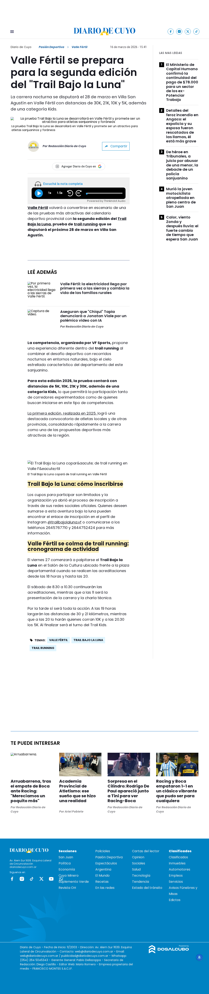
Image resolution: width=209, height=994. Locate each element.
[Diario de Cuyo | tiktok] (196, 31)
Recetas (102, 881)
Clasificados (178, 857)
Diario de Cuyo (21, 47)
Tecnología (141, 875)
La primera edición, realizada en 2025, (63, 413)
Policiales (102, 851)
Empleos (176, 875)
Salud (136, 869)
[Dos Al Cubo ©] (169, 952)
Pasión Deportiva (51, 47)
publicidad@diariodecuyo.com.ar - (86, 956)
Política (65, 863)
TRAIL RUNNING (43, 648)
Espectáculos (106, 863)
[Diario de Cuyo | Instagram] (179, 31)
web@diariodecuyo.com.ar (94, 951)
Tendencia (140, 881)
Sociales (138, 863)
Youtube (51, 878)
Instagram (21, 878)
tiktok (31, 878)
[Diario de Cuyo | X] (187, 31)
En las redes (105, 887)
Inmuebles (177, 863)
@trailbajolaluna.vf (64, 522)
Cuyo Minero (69, 875)
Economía (67, 869)
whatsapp (61, 878)
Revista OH (67, 887)
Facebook (12, 878)
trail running (86, 224)
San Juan (66, 857)
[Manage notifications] (199, 957)
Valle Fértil (38, 207)
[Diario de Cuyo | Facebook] (170, 31)
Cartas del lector (145, 851)
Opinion (138, 857)
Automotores (179, 869)
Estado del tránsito (147, 887)
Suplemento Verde (74, 881)
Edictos (174, 900)
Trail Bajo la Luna (88, 640)
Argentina (103, 869)
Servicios (176, 881)
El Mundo (102, 875)
